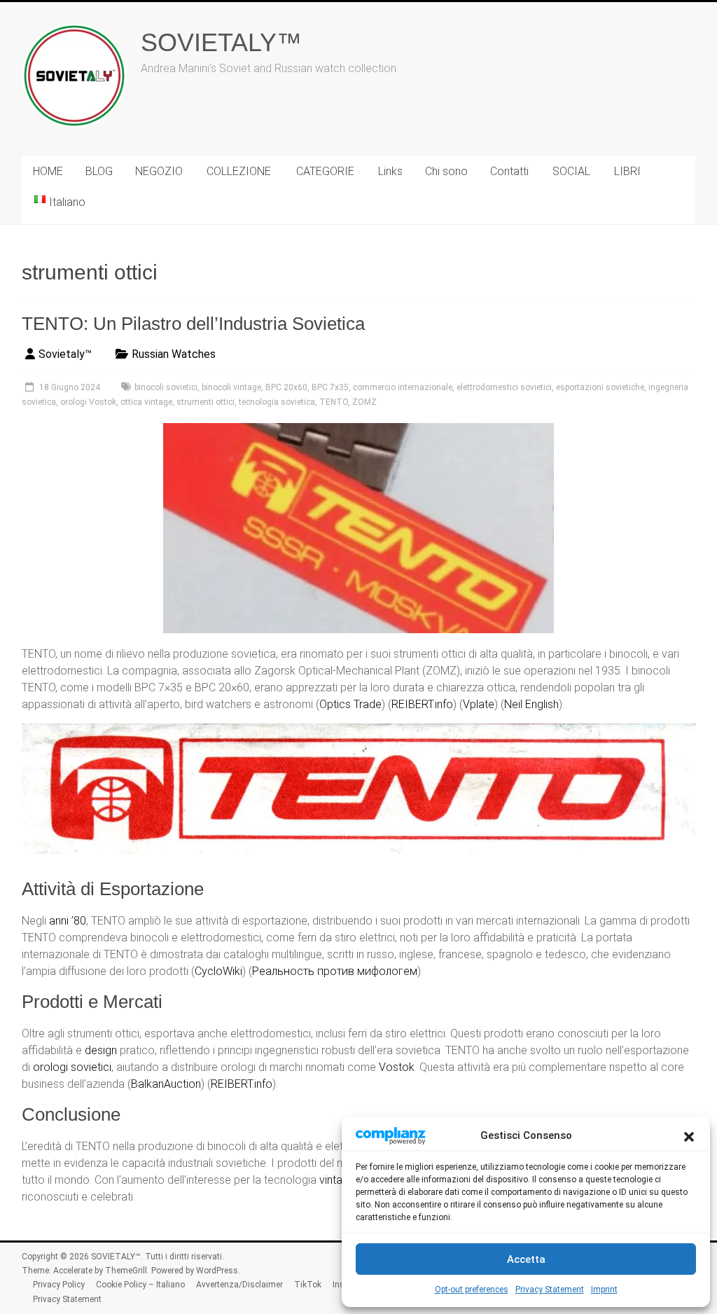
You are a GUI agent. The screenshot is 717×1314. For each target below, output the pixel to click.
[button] (689, 1135)
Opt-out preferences (471, 1289)
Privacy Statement (549, 1289)
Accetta (526, 1259)
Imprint (604, 1289)
